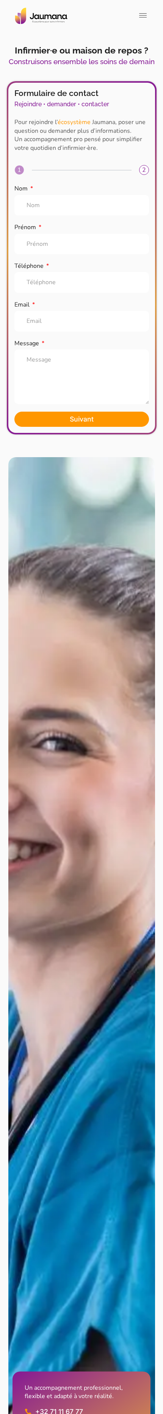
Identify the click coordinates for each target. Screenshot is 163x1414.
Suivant (82, 419)
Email (22, 304)
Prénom (26, 227)
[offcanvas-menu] (142, 16)
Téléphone (29, 266)
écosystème (74, 122)
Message (27, 343)
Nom (21, 188)
